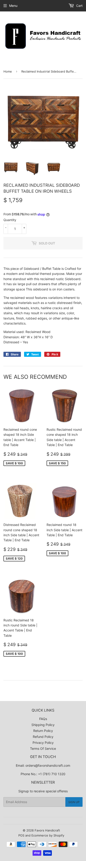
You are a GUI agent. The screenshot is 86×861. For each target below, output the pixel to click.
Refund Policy (43, 737)
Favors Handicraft (47, 830)
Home (7, 71)
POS (21, 835)
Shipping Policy (43, 725)
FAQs (43, 719)
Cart (79, 6)
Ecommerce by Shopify (47, 835)
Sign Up (74, 802)
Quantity (9, 220)
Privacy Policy (43, 743)
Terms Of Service (43, 748)
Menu (13, 6)
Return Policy (43, 731)
